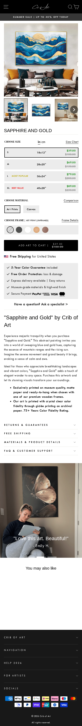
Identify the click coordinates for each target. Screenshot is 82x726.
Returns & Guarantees (26, 425)
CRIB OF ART (15, 637)
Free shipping (17, 433)
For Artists (15, 675)
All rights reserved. (41, 722)
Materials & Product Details (32, 442)
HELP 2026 (13, 663)
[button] (74, 110)
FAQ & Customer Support (28, 451)
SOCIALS (11, 688)
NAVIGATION (15, 650)
